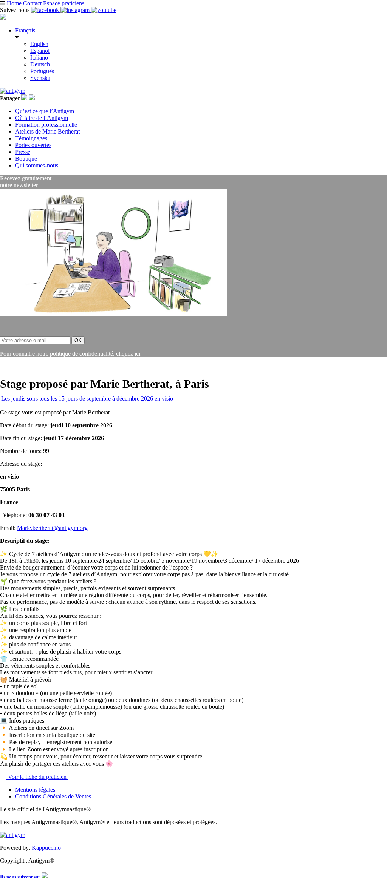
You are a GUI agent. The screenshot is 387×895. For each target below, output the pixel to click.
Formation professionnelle (46, 124)
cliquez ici (128, 353)
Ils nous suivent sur (21, 877)
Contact (32, 3)
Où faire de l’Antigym (41, 118)
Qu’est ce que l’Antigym (44, 111)
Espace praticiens (63, 3)
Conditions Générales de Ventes (53, 796)
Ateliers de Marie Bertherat (47, 131)
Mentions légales (35, 789)
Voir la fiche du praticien (37, 777)
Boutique (26, 158)
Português (42, 71)
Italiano (39, 57)
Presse (22, 152)
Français (25, 30)
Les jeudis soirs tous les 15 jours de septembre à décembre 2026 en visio (87, 398)
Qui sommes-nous (36, 165)
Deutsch (40, 64)
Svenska (40, 78)
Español (40, 51)
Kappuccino (46, 847)
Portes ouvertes (33, 145)
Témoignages (31, 138)
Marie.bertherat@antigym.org (52, 528)
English (39, 44)
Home (14, 3)
